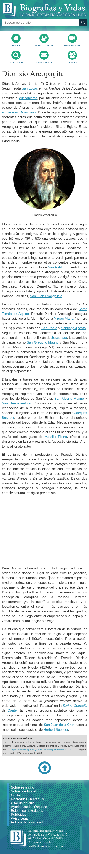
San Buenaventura (16, 403)
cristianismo (28, 98)
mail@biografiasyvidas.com (45, 846)
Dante (12, 710)
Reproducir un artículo (27, 799)
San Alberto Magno (69, 398)
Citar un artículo (22, 803)
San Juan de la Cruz (59, 725)
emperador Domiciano (19, 112)
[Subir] (44, 773)
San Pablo (55, 267)
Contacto (17, 795)
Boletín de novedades (27, 811)
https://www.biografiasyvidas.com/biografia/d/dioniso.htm (42, 749)
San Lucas (30, 88)
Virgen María (63, 318)
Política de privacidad (27, 822)
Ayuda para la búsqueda (29, 807)
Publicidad (18, 814)
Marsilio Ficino (55, 437)
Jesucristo (59, 338)
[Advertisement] (44, 530)
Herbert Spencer (56, 729)
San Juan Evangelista (46, 296)
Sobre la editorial (23, 791)
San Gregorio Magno (42, 342)
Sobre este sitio (22, 787)
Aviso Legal (19, 818)
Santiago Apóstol (73, 328)
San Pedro (49, 328)
